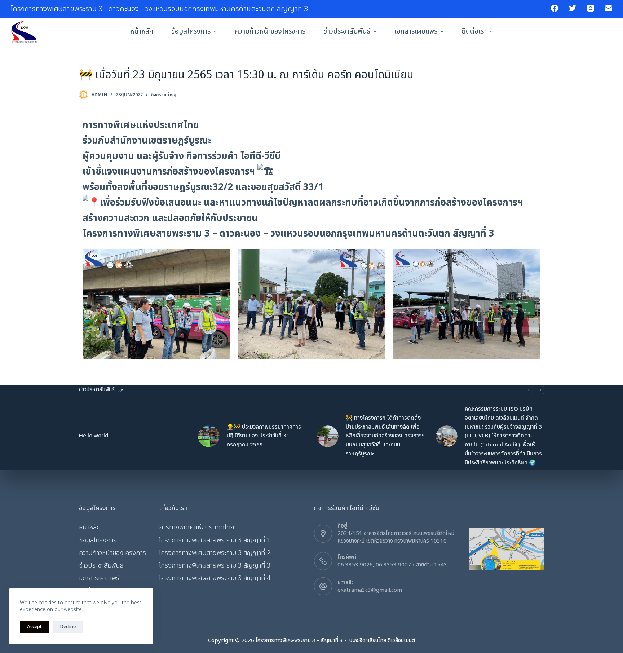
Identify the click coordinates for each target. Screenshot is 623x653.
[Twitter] (572, 8)
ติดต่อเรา (474, 31)
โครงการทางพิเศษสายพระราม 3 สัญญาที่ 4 (214, 578)
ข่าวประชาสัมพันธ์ (346, 31)
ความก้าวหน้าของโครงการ (270, 31)
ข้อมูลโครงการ (191, 31)
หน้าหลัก (141, 31)
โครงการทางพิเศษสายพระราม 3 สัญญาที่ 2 (214, 553)
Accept (34, 626)
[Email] (608, 8)
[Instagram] (590, 8)
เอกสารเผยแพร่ (415, 31)
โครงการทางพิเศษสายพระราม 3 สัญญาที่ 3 (214, 565)
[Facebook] (554, 8)
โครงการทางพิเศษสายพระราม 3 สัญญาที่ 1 (214, 540)
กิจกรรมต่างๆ (163, 95)
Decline (68, 626)
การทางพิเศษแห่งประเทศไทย (196, 527)
